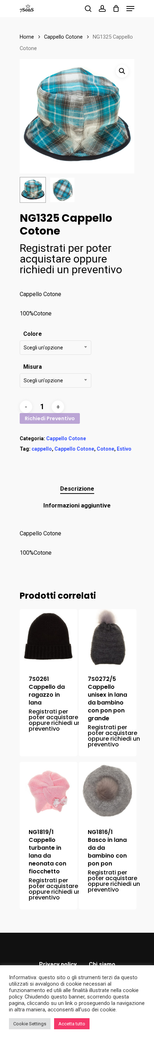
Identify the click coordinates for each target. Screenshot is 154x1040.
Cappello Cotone (63, 37)
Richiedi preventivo (50, 418)
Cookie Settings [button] (29, 1023)
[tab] (77, 488)
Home (27, 37)
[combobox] (55, 347)
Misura (32, 366)
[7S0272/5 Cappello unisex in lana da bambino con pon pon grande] (107, 638)
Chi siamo (102, 964)
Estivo (124, 449)
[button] (122, 71)
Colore (32, 333)
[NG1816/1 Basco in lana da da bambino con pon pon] (107, 790)
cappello (42, 449)
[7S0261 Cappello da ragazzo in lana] (48, 638)
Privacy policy (58, 964)
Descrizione (77, 488)
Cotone (105, 449)
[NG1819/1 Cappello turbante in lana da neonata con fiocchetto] (48, 790)
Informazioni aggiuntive (77, 505)
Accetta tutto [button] (71, 1023)
